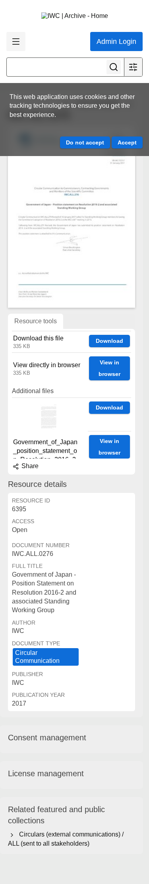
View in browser (109, 368)
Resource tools (35, 321)
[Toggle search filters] (133, 67)
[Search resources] (113, 67)
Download (109, 341)
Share (29, 466)
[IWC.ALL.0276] (71, 217)
